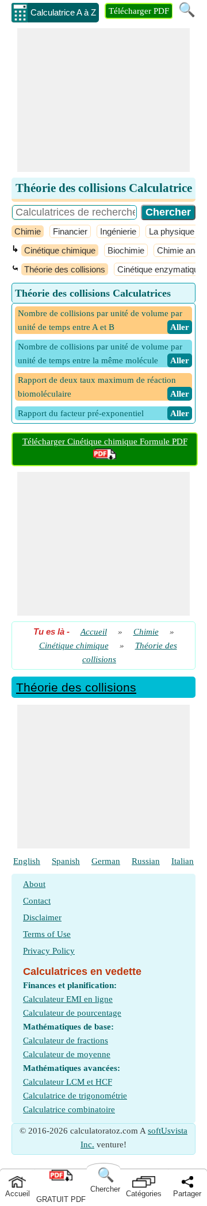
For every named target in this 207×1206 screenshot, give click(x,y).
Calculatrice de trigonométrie (75, 1095)
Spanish (66, 861)
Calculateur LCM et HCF (67, 1081)
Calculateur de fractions (65, 1040)
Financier (70, 231)
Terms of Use (47, 934)
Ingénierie (118, 231)
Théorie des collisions (64, 269)
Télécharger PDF (139, 11)
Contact (37, 900)
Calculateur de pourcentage (72, 1012)
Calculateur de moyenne (66, 1054)
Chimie (27, 231)
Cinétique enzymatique (160, 269)
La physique (171, 231)
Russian (146, 861)
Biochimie (126, 250)
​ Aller (179, 327)
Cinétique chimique (59, 250)
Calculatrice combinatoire (69, 1109)
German (105, 861)
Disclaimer (42, 917)
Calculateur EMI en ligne (68, 999)
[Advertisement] (103, 100)
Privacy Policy (49, 950)
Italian (182, 861)
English (26, 861)
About (34, 884)
